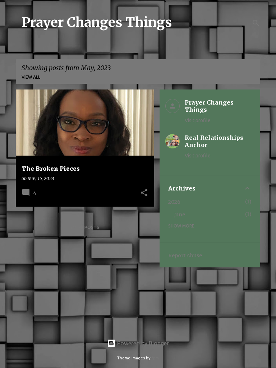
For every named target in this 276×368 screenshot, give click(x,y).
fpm (155, 358)
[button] (144, 193)
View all (31, 77)
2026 (174, 202)
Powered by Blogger (142, 343)
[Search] (256, 23)
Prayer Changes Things (97, 22)
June (179, 214)
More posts (85, 227)
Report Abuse (185, 255)
